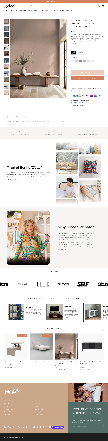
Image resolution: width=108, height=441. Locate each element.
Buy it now (87, 84)
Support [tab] (24, 116)
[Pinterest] (43, 427)
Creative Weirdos (9, 412)
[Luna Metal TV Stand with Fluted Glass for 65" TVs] (92, 346)
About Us (24, 437)
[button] (7, 10)
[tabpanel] (54, 122)
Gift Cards (7, 414)
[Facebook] (34, 427)
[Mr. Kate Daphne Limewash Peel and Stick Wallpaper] (66, 346)
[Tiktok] (40, 427)
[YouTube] (50, 427)
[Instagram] (47, 427)
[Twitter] (37, 427)
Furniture (7, 403)
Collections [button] (8, 401)
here (63, 121)
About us (37, 403)
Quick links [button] (39, 401)
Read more (74, 43)
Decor (6, 406)
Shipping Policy (39, 409)
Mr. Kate (8, 437)
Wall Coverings (8, 409)
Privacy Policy (39, 414)
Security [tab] (15, 116)
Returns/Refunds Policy (42, 412)
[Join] (102, 425)
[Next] (102, 329)
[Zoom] (13, 94)
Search (17, 437)
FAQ (36, 406)
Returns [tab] (6, 116)
